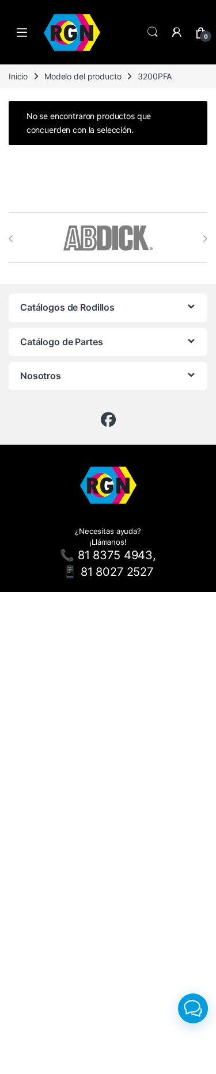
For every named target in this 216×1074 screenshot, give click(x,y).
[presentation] (11, 239)
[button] (193, 1008)
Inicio (18, 76)
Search (152, 32)
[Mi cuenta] (176, 32)
